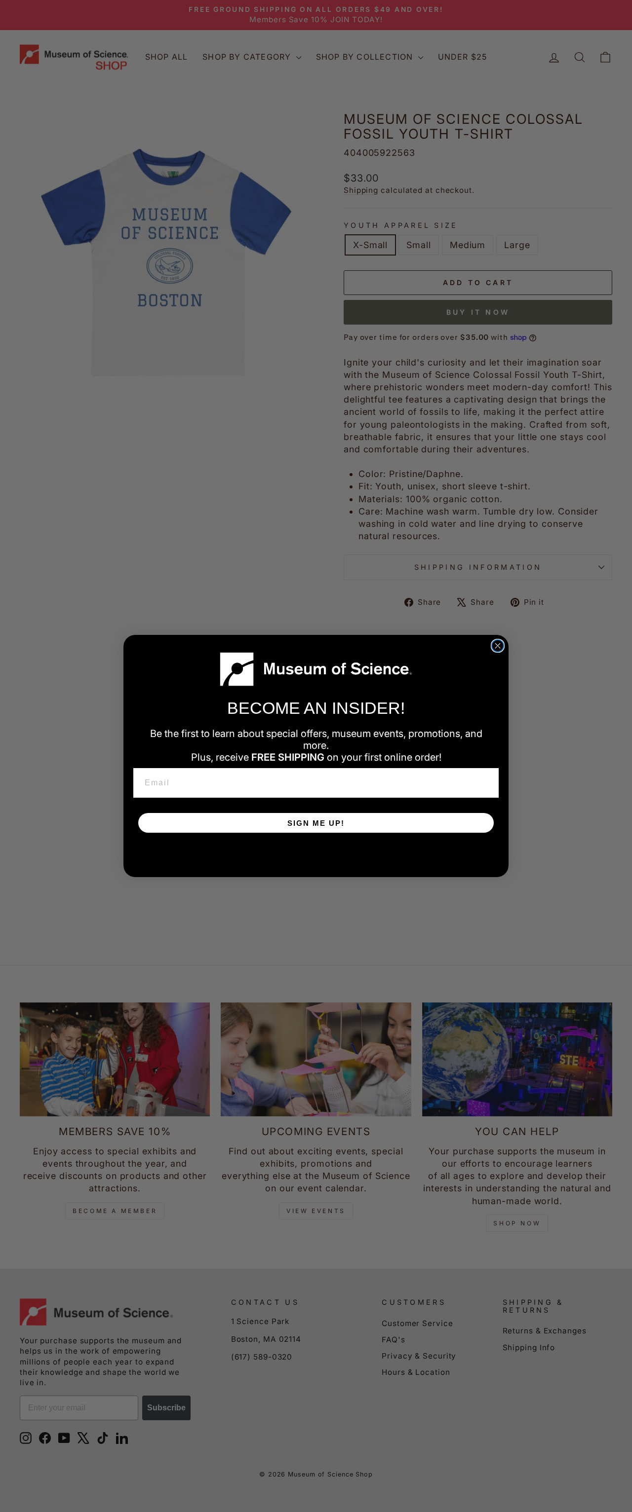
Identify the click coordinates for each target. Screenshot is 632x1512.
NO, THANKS (316, 852)
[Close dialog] (498, 646)
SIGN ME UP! (316, 823)
